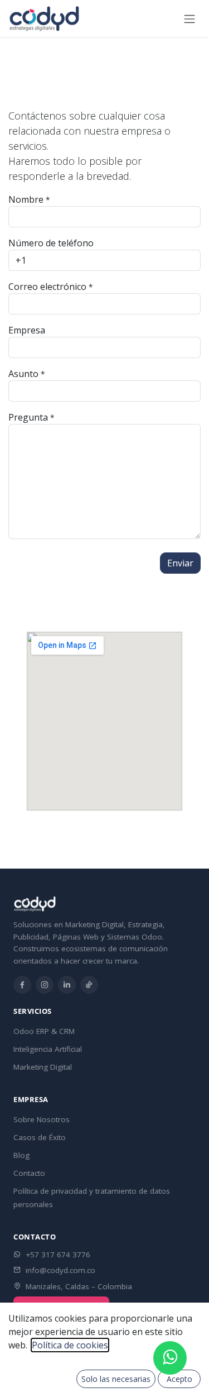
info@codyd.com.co (60, 1270)
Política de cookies (70, 1345)
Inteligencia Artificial (47, 1049)
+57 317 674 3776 (58, 1255)
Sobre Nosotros (41, 1119)
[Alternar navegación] (189, 18)
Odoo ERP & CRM (44, 1031)
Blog (21, 1155)
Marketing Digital (42, 1067)
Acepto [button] (179, 1379)
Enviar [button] (180, 563)
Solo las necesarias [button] (115, 1379)
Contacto (29, 1173)
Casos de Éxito (39, 1137)
